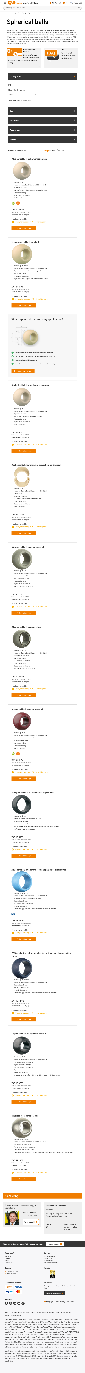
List (44, 151)
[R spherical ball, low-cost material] (27, 721)
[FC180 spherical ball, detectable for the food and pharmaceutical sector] (27, 968)
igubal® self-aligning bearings (22, 13)
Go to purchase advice (22, 371)
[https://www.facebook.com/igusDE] (6, 1303)
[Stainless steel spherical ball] (27, 1127)
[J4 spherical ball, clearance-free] (27, 639)
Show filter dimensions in (17, 90)
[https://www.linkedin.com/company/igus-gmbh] (14, 1303)
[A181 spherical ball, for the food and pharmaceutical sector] (27, 881)
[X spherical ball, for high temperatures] (27, 1045)
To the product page (24, 228)
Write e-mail (28, 1222)
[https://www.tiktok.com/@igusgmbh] (23, 1303)
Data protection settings (13, 1315)
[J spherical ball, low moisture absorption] (27, 397)
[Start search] (79, 7)
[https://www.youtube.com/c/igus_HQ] (18, 1303)
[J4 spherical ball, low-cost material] (27, 559)
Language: (52, 1302)
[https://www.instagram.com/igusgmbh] (10, 1303)
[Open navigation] (4, 3)
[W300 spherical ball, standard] (27, 254)
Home (10, 13)
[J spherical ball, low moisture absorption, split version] (27, 477)
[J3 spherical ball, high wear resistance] (27, 170)
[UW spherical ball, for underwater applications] (27, 804)
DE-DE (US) (77, 3)
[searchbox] (40, 7)
